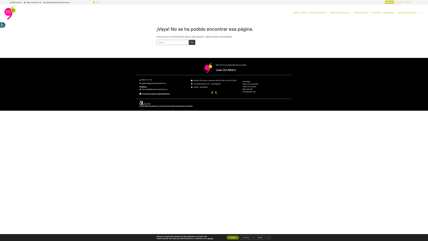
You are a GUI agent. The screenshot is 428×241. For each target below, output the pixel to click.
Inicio (296, 13)
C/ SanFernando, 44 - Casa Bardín (206, 84)
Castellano (390, 2)
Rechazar (246, 237)
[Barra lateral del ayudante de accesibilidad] (2, 25)
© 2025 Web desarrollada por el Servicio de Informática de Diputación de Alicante (166, 106)
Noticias (376, 13)
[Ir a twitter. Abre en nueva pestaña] (216, 93)
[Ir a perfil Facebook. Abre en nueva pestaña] (212, 93)
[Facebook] (94, 2)
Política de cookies (249, 86)
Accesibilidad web (249, 92)
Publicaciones (361, 13)
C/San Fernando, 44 (33, 2)
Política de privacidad (250, 84)
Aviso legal (246, 81)
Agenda (304, 13)
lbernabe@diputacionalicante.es (154, 89)
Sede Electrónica (407, 13)
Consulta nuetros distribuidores (156, 94)
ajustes (210, 239)
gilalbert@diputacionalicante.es (58, 2)
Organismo (388, 13)
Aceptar (233, 237)
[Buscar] (192, 42)
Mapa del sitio (247, 89)
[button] (422, 12)
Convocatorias (318, 13)
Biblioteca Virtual (339, 13)
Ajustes (260, 237)
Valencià (399, 2)
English (408, 2)
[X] (97, 2)
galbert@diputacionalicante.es (154, 83)
